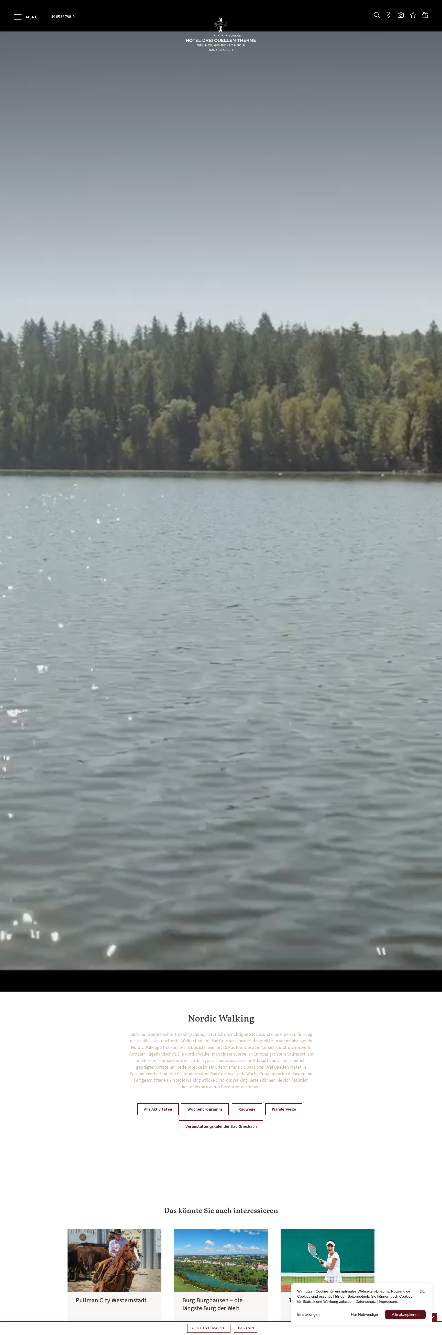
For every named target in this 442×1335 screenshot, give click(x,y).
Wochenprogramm (204, 1119)
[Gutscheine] (425, 15)
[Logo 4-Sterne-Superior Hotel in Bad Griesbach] (221, 34)
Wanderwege (284, 1119)
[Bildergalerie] (401, 15)
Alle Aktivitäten (158, 1119)
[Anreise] (389, 15)
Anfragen (245, 1328)
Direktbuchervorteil (209, 1328)
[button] (377, 15)
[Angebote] (413, 15)
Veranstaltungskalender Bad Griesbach (221, 1136)
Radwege (247, 1119)
